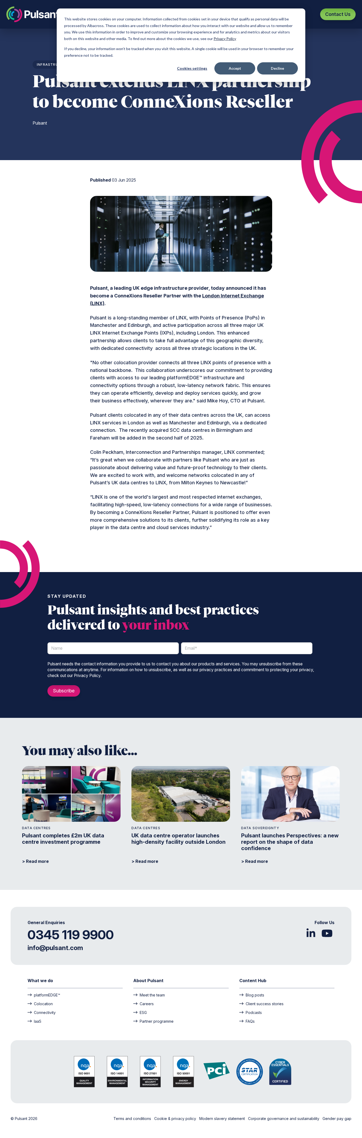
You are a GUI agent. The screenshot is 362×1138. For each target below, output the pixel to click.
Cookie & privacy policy (175, 1118)
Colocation (43, 1003)
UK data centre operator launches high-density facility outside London (178, 838)
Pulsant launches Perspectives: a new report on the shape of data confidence (290, 841)
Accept (235, 68)
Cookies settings (192, 68)
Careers (147, 1003)
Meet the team (152, 995)
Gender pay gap (337, 1118)
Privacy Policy (225, 38)
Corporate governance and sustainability (284, 1118)
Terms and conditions (132, 1118)
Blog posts (255, 995)
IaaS (37, 1021)
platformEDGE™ (47, 995)
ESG (143, 1012)
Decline (277, 68)
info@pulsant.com (55, 948)
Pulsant (40, 123)
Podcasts (254, 1012)
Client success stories (265, 1003)
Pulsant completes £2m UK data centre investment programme (63, 838)
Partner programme (157, 1021)
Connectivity (45, 1012)
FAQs (250, 1021)
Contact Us (338, 14)
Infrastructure (54, 65)
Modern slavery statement (222, 1118)
